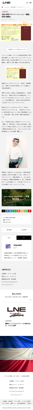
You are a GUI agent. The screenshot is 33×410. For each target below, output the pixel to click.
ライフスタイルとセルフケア (9, 282)
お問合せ (29, 403)
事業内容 (11, 401)
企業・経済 (8, 222)
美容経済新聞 (12, 217)
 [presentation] (30, 299)
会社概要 (5, 401)
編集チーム (13, 403)
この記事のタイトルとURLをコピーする (16, 49)
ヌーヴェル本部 (5, 403)
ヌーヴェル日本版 (26, 401)
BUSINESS (8, 219)
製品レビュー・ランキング (9, 276)
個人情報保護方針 (21, 403)
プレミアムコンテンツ (8, 284)
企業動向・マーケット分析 (9, 273)
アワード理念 (17, 401)
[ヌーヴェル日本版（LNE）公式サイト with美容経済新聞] (6, 2)
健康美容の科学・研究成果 (9, 279)
